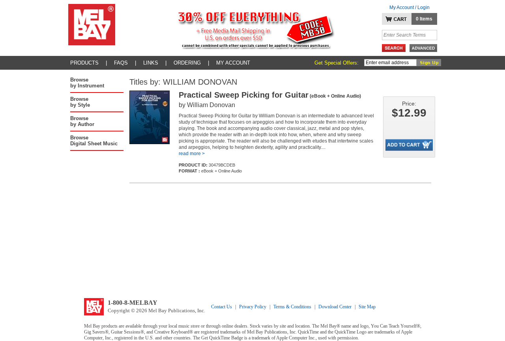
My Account (233, 63)
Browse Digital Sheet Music (94, 140)
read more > (192, 153)
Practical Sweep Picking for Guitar (270, 95)
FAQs (121, 63)
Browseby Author (82, 121)
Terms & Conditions (292, 306)
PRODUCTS (84, 63)
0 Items (424, 19)
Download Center (335, 306)
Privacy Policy (252, 306)
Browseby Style (80, 102)
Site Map (367, 306)
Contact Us (221, 306)
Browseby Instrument (87, 83)
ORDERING (187, 63)
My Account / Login (409, 7)
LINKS (150, 63)
